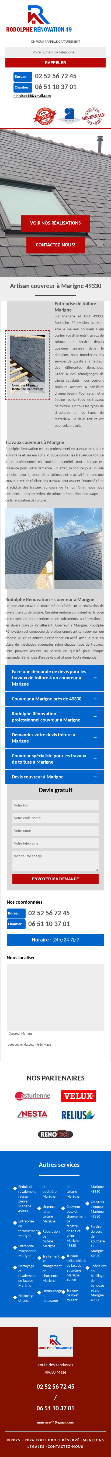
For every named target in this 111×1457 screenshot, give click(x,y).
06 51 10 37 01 (56, 87)
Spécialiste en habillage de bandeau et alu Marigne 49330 (98, 1283)
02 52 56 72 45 (56, 76)
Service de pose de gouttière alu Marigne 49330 (98, 1241)
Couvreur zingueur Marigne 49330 (98, 1209)
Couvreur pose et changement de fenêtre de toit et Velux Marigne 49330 (74, 1226)
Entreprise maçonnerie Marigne (25, 1251)
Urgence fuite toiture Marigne (49, 1214)
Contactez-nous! (55, 245)
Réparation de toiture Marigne (50, 1239)
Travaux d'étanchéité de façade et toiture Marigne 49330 (74, 1268)
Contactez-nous (66, 1447)
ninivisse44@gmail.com (32, 96)
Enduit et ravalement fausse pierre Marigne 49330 (25, 1199)
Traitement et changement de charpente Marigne (50, 1269)
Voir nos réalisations (55, 223)
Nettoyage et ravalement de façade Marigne (25, 1276)
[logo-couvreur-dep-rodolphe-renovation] (39, 17)
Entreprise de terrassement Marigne (25, 1228)
